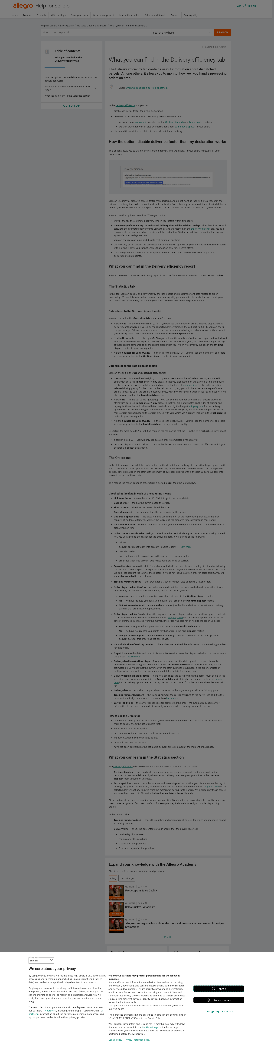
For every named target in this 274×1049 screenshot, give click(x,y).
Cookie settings (150, 1027)
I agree (221, 988)
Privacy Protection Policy (137, 1039)
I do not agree (221, 999)
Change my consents (219, 1011)
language (34, 957)
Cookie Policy (115, 1039)
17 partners (49, 1010)
